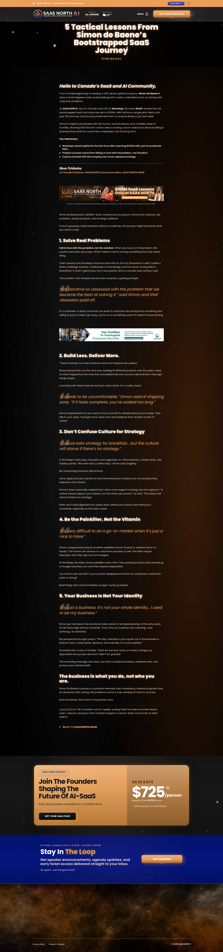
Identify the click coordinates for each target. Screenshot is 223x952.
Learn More (175, 3)
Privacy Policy (39, 944)
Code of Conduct (57, 944)
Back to (79, 727)
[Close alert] (188, 3)
